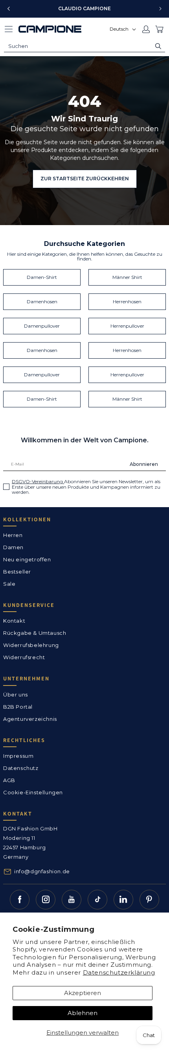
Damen (13, 547)
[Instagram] (45, 899)
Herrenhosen (127, 301)
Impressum (18, 756)
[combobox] (84, 46)
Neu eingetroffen (27, 559)
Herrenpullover (127, 326)
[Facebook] (19, 899)
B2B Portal (18, 707)
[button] (8, 29)
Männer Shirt (127, 277)
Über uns (15, 694)
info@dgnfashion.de (42, 871)
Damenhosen (42, 301)
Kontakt (14, 621)
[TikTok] (97, 899)
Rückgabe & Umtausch (34, 633)
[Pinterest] (149, 899)
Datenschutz (21, 768)
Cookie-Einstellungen (33, 792)
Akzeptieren (82, 993)
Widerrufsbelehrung (31, 645)
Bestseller (17, 571)
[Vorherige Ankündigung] (8, 8)
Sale (9, 584)
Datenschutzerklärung (119, 972)
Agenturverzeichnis (30, 719)
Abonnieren (144, 464)
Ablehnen (82, 1013)
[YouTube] (71, 899)
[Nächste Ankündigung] (160, 8)
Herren (13, 535)
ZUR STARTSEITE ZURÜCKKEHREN (84, 178)
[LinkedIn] (123, 899)
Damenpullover (42, 326)
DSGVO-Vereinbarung (38, 481)
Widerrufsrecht (24, 657)
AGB (9, 780)
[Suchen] (158, 46)
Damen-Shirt (42, 277)
